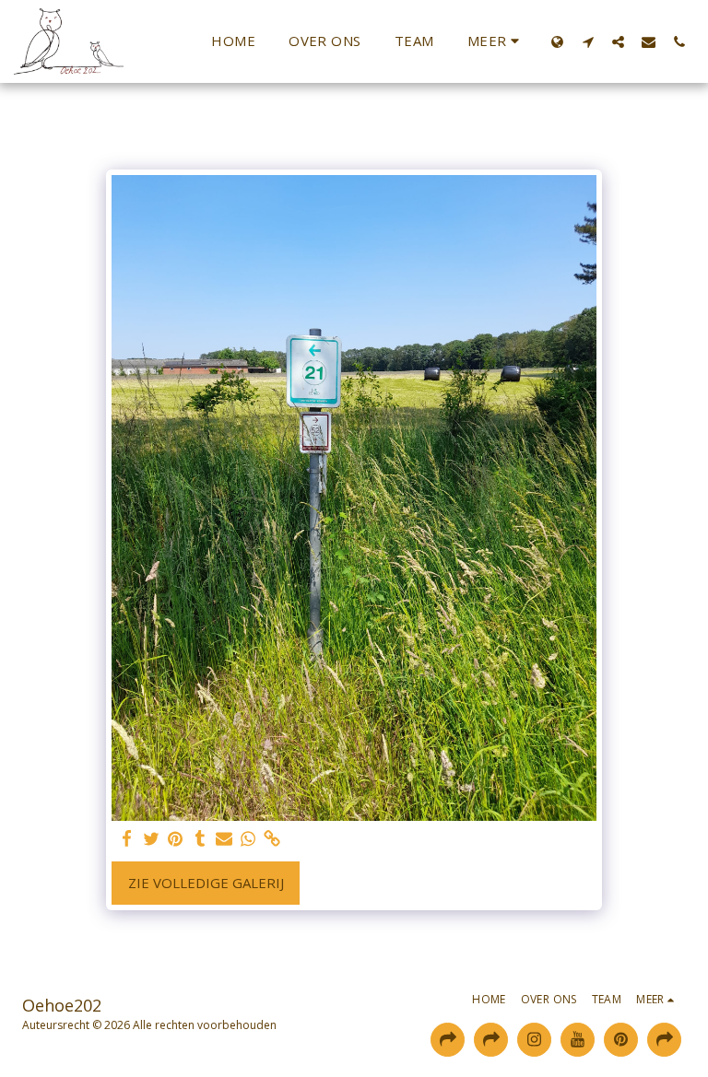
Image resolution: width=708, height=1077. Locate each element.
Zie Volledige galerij (206, 882)
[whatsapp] (248, 839)
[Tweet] (151, 839)
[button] (587, 41)
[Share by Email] (224, 839)
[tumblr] (199, 839)
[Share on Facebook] (127, 839)
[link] (272, 839)
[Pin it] (175, 839)
